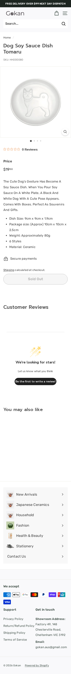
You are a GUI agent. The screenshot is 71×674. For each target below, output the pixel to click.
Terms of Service (15, 639)
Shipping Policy (14, 633)
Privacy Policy (13, 619)
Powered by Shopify (37, 665)
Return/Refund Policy (18, 626)
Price (7, 161)
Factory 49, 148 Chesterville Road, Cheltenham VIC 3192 (50, 627)
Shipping (8, 269)
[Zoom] (65, 131)
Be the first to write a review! (35, 381)
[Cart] (56, 13)
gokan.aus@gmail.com (51, 644)
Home (7, 37)
